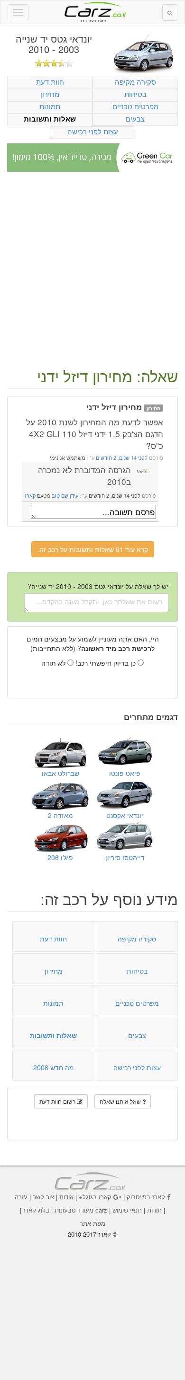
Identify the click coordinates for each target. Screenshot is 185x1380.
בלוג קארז (36, 1209)
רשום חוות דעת (58, 1101)
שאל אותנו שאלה (121, 1101)
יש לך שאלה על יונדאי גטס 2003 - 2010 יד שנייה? (98, 586)
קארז (30, 495)
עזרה (21, 1196)
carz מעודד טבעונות (81, 1209)
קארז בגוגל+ (95, 1196)
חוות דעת (50, 82)
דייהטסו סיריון (125, 857)
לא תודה (54, 663)
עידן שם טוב (65, 495)
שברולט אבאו (60, 773)
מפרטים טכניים (135, 106)
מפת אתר (92, 1223)
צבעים (135, 118)
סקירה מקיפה (135, 82)
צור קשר (43, 1196)
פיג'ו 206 (60, 857)
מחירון (49, 94)
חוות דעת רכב (92, 9)
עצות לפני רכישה (92, 131)
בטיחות (135, 94)
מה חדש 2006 (53, 1067)
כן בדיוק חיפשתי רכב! (106, 663)
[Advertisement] (92, 270)
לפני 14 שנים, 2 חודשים (121, 457)
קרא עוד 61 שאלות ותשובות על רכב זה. (92, 549)
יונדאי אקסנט (124, 815)
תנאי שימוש (127, 1209)
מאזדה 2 (60, 815)
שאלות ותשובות (50, 119)
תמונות (49, 106)
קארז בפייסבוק (146, 1196)
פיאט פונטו (124, 773)
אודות (66, 1196)
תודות (154, 1209)
